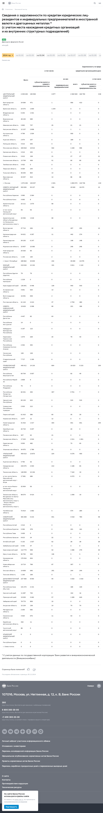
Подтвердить (11, 807)
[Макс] (40, 731)
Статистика (9, 9)
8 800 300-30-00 (10, 710)
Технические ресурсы (11, 787)
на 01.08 (82, 55)
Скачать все (6, 60)
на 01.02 (19, 55)
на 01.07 (71, 55)
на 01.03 (30, 55)
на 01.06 (61, 55)
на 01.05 (51, 55)
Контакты (6, 780)
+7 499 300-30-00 (11, 717)
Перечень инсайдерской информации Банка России (25, 751)
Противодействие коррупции (15, 783)
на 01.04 (40, 55)
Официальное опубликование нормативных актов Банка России (30, 756)
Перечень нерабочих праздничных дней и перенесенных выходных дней (34, 766)
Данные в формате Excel (12, 42)
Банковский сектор (21, 9)
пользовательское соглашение (15, 802)
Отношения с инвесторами (14, 746)
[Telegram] (16, 731)
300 (4, 702)
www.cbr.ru (19, 800)
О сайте (5, 776)
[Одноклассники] (28, 731)
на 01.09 (92, 55)
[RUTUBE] (34, 731)
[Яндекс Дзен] (22, 731)
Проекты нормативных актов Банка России (21, 761)
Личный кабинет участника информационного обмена (26, 741)
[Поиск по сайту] (96, 3)
